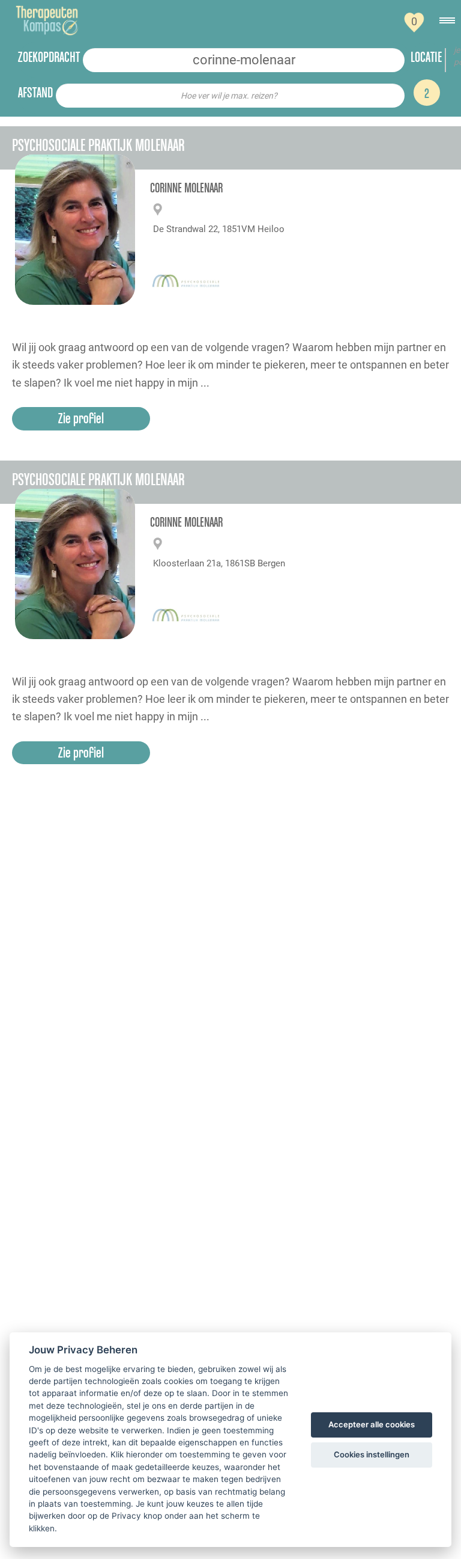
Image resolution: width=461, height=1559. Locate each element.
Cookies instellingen (371, 1454)
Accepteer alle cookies (371, 1424)
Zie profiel (81, 418)
